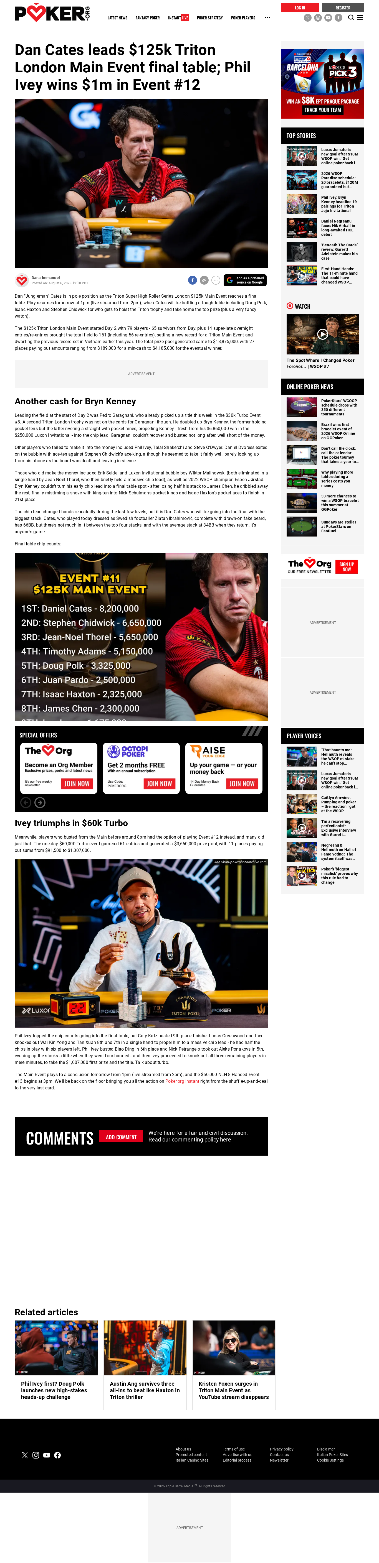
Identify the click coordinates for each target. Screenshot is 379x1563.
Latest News (117, 18)
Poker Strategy (210, 18)
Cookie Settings (330, 1460)
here (225, 1139)
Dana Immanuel (46, 277)
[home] (52, 12)
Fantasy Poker (148, 18)
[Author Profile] (22, 280)
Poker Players (243, 18)
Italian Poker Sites (332, 1454)
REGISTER (343, 7)
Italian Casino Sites (192, 1460)
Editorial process (237, 1460)
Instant (178, 18)
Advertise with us (237, 1454)
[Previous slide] (25, 802)
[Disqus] (141, 1230)
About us (183, 1449)
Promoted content (191, 1454)
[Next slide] (40, 802)
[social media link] (308, 17)
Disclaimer (326, 1449)
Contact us (279, 1454)
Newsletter (279, 1460)
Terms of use (234, 1449)
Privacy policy (282, 1449)
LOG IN (300, 7)
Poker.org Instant (182, 1081)
